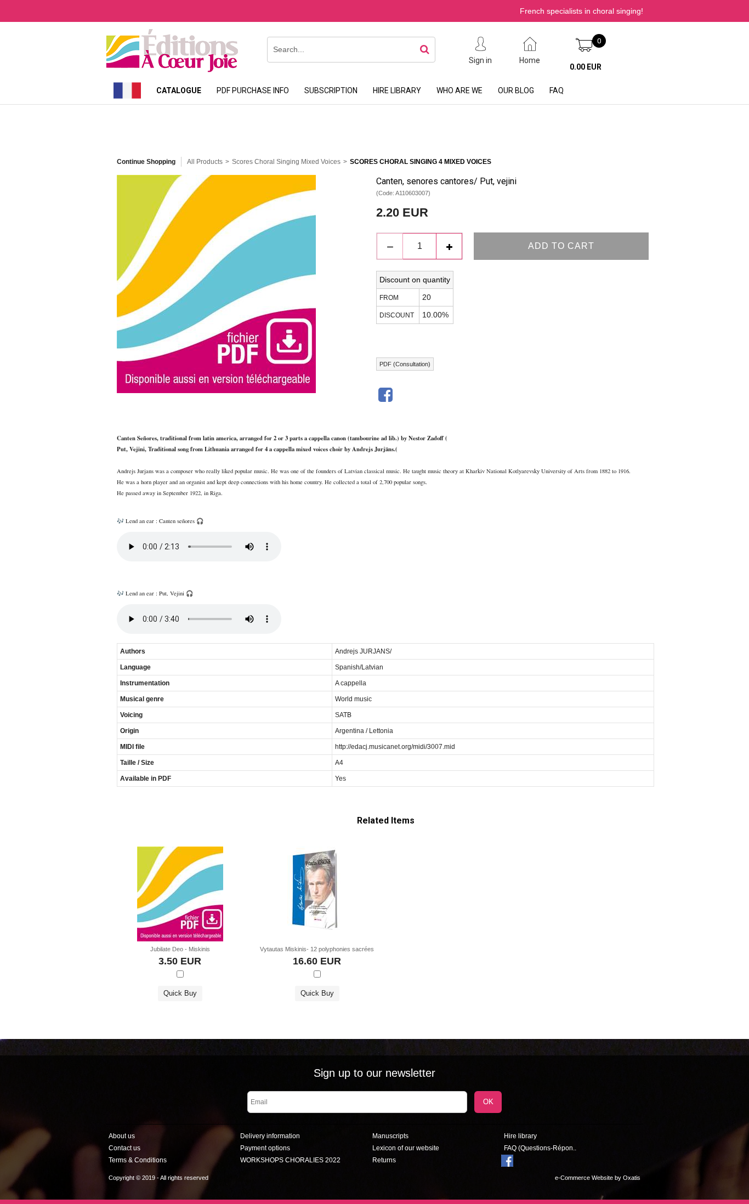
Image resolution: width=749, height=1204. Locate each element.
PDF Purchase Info (253, 90)
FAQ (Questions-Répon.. (540, 1148)
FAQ (556, 90)
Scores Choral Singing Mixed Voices (286, 162)
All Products (205, 162)
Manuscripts (390, 1136)
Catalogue (178, 90)
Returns (384, 1160)
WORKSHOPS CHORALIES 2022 (290, 1160)
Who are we (459, 90)
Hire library (397, 90)
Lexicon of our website (405, 1148)
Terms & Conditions (138, 1160)
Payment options (265, 1148)
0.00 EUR (586, 67)
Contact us (124, 1148)
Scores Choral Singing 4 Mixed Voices (420, 162)
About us (122, 1136)
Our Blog (516, 90)
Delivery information (270, 1136)
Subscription (331, 90)
